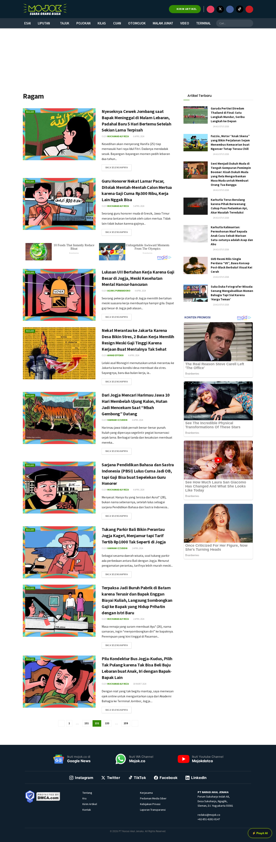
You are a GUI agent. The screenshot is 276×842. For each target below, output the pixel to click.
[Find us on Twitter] (220, 9)
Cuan (117, 23)
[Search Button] (249, 23)
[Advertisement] (138, 59)
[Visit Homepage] (45, 9)
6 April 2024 (138, 136)
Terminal (203, 23)
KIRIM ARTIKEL (186, 9)
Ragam (30, 112)
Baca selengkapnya (118, 166)
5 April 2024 (138, 206)
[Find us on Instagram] (210, 9)
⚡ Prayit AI (260, 833)
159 (126, 723)
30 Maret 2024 (139, 683)
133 (107, 723)
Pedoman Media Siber (153, 798)
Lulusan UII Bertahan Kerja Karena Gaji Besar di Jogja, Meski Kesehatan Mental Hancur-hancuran (138, 278)
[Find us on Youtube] (249, 9)
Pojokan (83, 23)
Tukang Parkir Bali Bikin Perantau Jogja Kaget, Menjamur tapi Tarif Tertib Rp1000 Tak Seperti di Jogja (134, 535)
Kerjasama (146, 793)
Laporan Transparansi (153, 809)
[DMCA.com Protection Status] (48, 796)
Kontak (86, 809)
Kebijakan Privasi (150, 804)
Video (184, 23)
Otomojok (137, 23)
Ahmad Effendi (115, 355)
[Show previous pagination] (61, 723)
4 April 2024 (140, 290)
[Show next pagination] (135, 723)
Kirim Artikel (89, 804)
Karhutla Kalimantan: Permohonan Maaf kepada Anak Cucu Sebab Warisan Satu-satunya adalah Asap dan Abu (232, 235)
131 (86, 723)
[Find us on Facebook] (230, 9)
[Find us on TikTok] (239, 9)
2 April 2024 (137, 548)
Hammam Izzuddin (117, 420)
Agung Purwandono (118, 290)
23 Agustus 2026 (221, 277)
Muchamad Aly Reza (118, 136)
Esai (27, 23)
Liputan (44, 23)
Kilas (102, 23)
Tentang (87, 793)
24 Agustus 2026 (221, 126)
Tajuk (64, 23)
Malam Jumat (163, 23)
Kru (84, 798)
